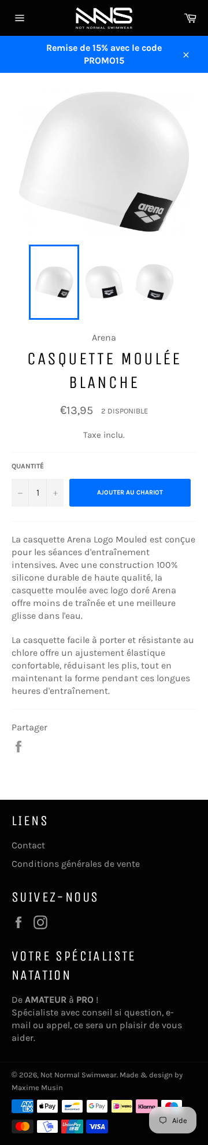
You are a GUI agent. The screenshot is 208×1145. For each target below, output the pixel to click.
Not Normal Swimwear (78, 1074)
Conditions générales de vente (76, 863)
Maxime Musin (37, 1087)
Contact (28, 845)
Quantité (28, 466)
